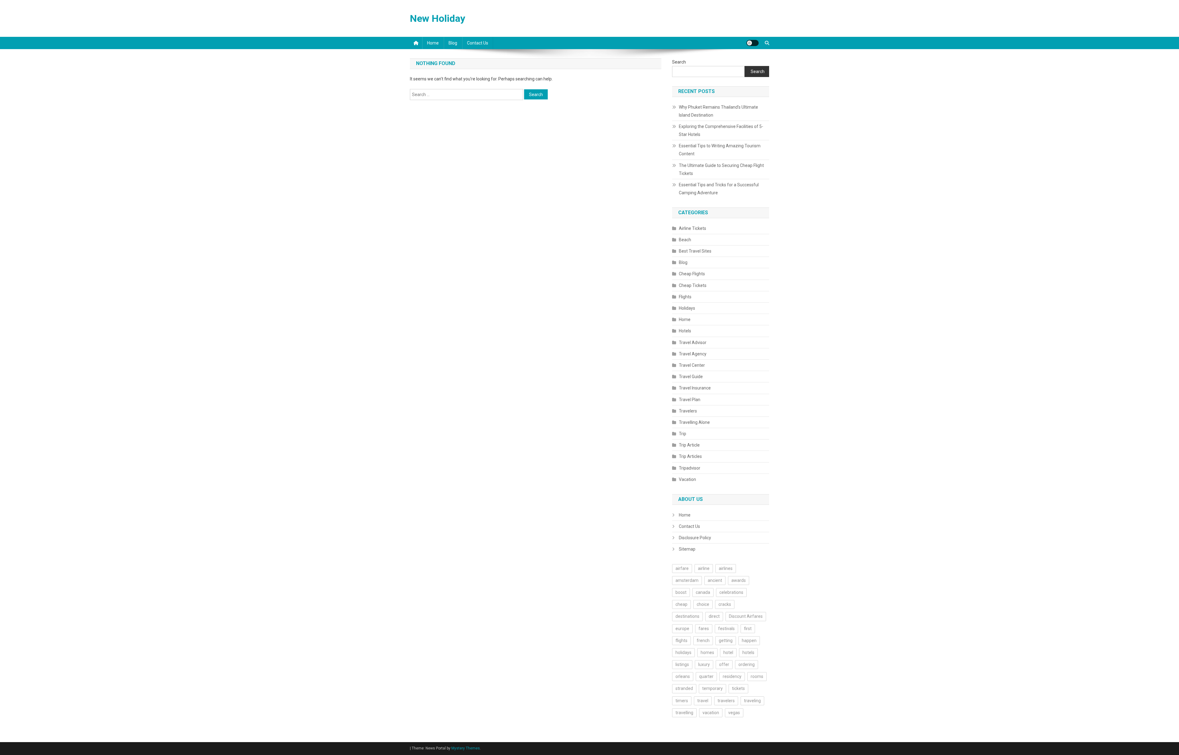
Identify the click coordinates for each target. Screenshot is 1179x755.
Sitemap (687, 549)
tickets (738, 688)
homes (707, 652)
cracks (724, 604)
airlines (726, 568)
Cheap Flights (692, 273)
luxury (704, 664)
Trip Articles (690, 456)
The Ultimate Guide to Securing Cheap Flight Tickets (721, 169)
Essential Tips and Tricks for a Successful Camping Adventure (719, 188)
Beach (685, 239)
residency (732, 676)
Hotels (685, 330)
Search (679, 62)
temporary (712, 688)
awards (738, 580)
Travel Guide (691, 376)
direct (714, 616)
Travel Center (692, 365)
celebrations (731, 592)
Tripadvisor (689, 468)
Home (433, 43)
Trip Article (689, 445)
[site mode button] (752, 43)
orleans (682, 676)
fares (703, 628)
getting (726, 640)
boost (681, 592)
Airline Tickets (692, 228)
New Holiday (437, 18)
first (748, 628)
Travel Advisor (692, 342)
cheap (681, 604)
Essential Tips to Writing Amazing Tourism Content (720, 149)
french (703, 640)
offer (724, 664)
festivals (726, 628)
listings (682, 664)
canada (703, 592)
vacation (710, 712)
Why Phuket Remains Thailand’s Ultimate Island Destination (718, 111)
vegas (734, 712)
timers (681, 700)
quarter (706, 676)
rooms (757, 676)
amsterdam (686, 580)
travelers (726, 700)
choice (703, 604)
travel (702, 700)
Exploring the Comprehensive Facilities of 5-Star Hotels (721, 130)
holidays (683, 652)
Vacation (687, 479)
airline (704, 568)
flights (681, 640)
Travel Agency (692, 353)
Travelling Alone (694, 422)
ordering (746, 664)
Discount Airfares (746, 616)
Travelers (688, 410)
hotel (728, 652)
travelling (684, 712)
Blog (453, 43)
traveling (752, 700)
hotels (748, 652)
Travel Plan (689, 399)
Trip (682, 433)
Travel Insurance (695, 387)
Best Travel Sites (695, 251)
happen (749, 640)
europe (682, 628)
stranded (684, 688)
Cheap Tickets (692, 285)
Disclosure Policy (695, 537)
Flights (685, 296)
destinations (687, 616)
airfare (682, 568)
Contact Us (477, 43)
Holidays (687, 308)
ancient (715, 580)
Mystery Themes (465, 748)
